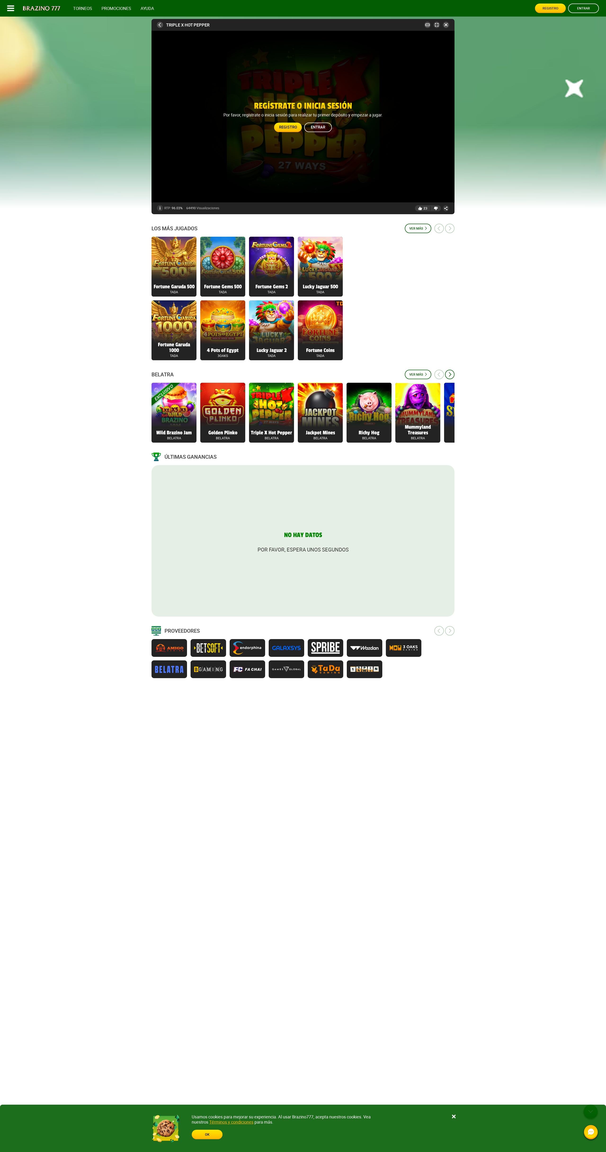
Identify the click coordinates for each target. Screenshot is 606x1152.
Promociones (116, 8)
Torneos (82, 8)
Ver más (416, 228)
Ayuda (147, 8)
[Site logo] (41, 8)
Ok (207, 1134)
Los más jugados (174, 228)
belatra (163, 374)
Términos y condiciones (231, 1122)
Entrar (583, 8)
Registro (550, 8)
